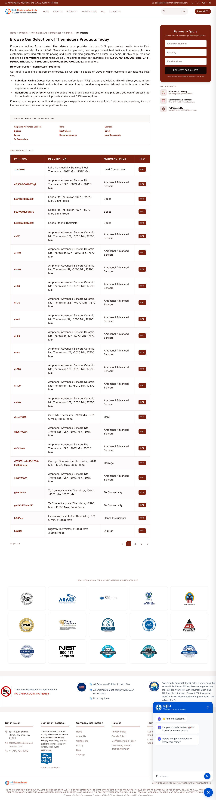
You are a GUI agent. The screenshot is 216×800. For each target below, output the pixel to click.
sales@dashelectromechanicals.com (171, 3)
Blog (103, 11)
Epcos (17, 135)
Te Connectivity (21, 139)
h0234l (18, 531)
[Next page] (147, 543)
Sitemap (80, 754)
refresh (208, 707)
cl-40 (17, 319)
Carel (61, 127)
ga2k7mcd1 (20, 492)
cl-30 (17, 302)
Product (23, 32)
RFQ (142, 169)
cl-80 (17, 336)
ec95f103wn (20, 477)
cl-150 (17, 269)
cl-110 (17, 236)
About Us (58, 11)
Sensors (68, 32)
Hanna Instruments (68, 135)
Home (46, 11)
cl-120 (17, 369)
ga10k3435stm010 (23, 505)
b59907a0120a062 (24, 223)
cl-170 (17, 385)
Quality (79, 745)
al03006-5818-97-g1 (25, 184)
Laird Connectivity (113, 135)
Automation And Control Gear (46, 32)
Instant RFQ (202, 11)
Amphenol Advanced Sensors (27, 127)
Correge (108, 127)
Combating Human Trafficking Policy (121, 747)
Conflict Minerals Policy (124, 740)
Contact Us (115, 11)
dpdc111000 (20, 417)
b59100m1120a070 (24, 199)
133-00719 (19, 169)
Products (71, 11)
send (207, 776)
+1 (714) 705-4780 (202, 3)
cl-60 (17, 352)
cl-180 (17, 402)
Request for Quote (185, 70)
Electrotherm (65, 131)
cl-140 (17, 252)
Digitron (17, 131)
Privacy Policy (119, 731)
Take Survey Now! (50, 767)
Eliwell (107, 131)
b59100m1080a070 (24, 211)
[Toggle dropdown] (77, 11)
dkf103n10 (19, 448)
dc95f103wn (20, 431)
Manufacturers (89, 11)
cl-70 (17, 286)
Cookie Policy (119, 736)
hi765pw (18, 518)
